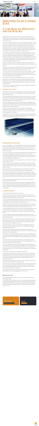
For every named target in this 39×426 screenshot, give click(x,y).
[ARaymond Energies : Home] (7, 1)
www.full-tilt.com (7, 285)
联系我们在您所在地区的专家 (9, 303)
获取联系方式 (24, 303)
